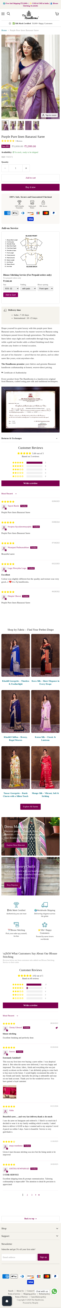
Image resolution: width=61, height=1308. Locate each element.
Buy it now (31, 187)
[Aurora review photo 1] (9, 1092)
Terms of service (14, 1294)
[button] (5, 125)
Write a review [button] (30, 483)
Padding (23, 285)
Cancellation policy (38, 1297)
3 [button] (31, 1195)
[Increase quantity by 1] (26, 168)
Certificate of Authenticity (15, 373)
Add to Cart (11, 295)
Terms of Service (21, 1297)
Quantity (5, 162)
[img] (7, 502)
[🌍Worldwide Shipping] (44, 910)
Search (10, 1291)
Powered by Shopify (30, 1303)
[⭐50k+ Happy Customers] (44, 931)
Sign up (43, 1257)
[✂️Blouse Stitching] (16, 931)
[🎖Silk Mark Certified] (16, 910)
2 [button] (27, 1195)
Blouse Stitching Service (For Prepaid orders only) (27, 275)
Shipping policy (29, 1294)
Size (4, 285)
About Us (20, 1291)
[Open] (7, 1301)
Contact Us (31, 1291)
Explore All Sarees (30, 807)
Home (4, 30)
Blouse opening (43, 285)
